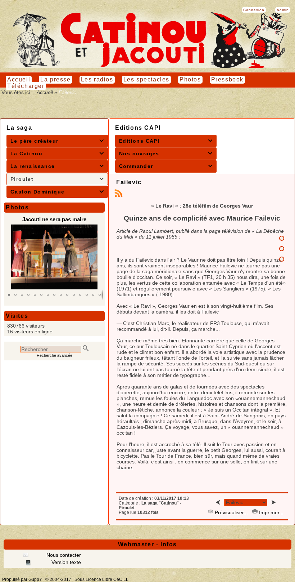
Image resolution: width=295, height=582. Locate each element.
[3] (281, 259)
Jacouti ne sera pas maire (54, 219)
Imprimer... (270, 512)
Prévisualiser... (231, 512)
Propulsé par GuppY (22, 579)
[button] (9, 294)
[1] (281, 238)
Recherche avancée (54, 355)
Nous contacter (63, 555)
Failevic (129, 182)
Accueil (45, 92)
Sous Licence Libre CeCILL (102, 579)
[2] (281, 248)
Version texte (65, 562)
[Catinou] (147, 66)
